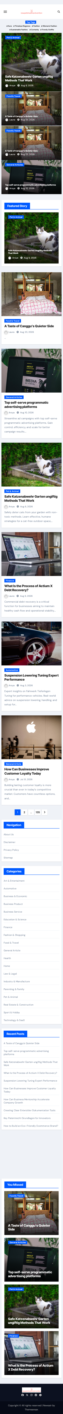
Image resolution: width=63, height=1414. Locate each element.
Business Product (13, 904)
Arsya (12, 85)
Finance (10, 580)
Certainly (35, 29)
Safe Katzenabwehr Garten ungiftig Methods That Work (29, 1321)
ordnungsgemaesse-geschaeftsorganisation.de (29, 1149)
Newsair (47, 1405)
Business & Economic (15, 896)
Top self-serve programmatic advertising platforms (30, 185)
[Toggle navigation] (5, 11)
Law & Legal (10, 973)
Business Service (13, 911)
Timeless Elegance (22, 26)
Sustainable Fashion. (19, 29)
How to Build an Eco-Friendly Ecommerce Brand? (31, 1125)
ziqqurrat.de (10, 1161)
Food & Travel (13, 96)
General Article (13, 764)
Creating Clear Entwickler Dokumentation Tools (29, 1110)
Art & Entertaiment (14, 880)
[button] (57, 61)
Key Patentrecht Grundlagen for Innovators (27, 1118)
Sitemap (8, 857)
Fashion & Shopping (14, 935)
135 (38, 812)
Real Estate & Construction (18, 1004)
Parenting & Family (14, 989)
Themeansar (31, 1409)
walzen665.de (11, 1165)
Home (7, 966)
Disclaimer (9, 842)
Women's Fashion (50, 26)
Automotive (12, 670)
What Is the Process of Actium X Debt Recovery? (30, 1072)
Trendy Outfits (48, 29)
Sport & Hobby (12, 1012)
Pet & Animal (13, 37)
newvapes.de (11, 1145)
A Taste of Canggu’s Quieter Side (21, 116)
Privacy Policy (11, 849)
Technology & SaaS (14, 1020)
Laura (12, 119)
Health (7, 958)
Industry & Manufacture (17, 981)
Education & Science (15, 919)
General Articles (15, 164)
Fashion (36, 26)
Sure (10, 26)
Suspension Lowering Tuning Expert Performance (30, 1080)
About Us (9, 834)
